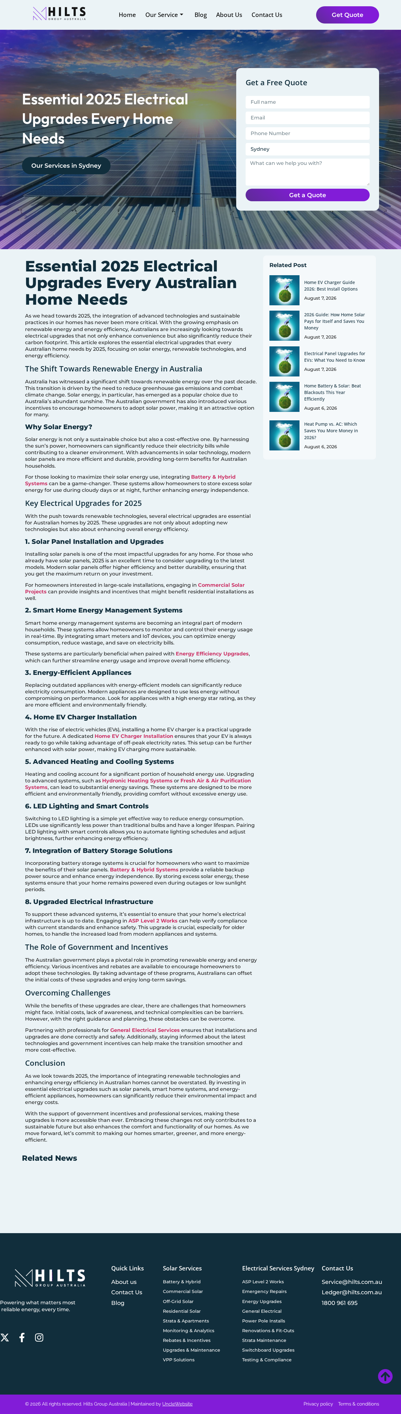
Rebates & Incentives (187, 1340)
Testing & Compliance (267, 1360)
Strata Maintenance (264, 1340)
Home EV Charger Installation (134, 736)
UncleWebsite (177, 1404)
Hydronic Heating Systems (137, 781)
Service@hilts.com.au (352, 1282)
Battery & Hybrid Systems (144, 870)
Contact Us (267, 14)
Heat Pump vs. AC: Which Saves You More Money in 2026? (331, 430)
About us (124, 1282)
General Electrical (262, 1311)
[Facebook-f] (22, 1337)
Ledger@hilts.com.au (352, 1292)
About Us (229, 14)
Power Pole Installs (263, 1321)
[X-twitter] (4, 1337)
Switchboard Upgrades (268, 1350)
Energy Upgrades (262, 1301)
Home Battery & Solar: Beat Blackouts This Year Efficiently (332, 392)
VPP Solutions (179, 1360)
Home (127, 14)
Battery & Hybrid (182, 1282)
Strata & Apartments (186, 1321)
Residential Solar (182, 1311)
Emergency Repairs (264, 1291)
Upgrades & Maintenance (191, 1350)
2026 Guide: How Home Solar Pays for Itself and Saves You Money (334, 321)
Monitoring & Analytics (188, 1330)
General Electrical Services (145, 1030)
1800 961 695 (339, 1303)
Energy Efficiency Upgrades (212, 654)
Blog (201, 14)
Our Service (161, 14)
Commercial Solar (183, 1291)
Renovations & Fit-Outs (268, 1330)
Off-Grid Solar (178, 1301)
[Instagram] (39, 1337)
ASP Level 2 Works (153, 921)
